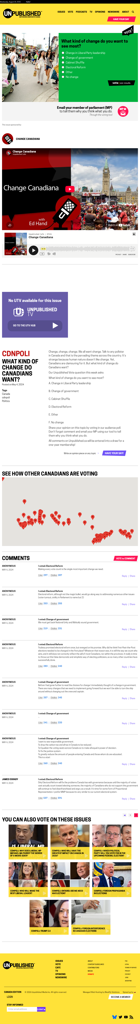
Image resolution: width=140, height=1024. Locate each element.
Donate (91, 974)
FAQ (126, 961)
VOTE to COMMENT (125, 559)
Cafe (58, 968)
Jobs (126, 977)
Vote (70, 12)
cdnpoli (6, 398)
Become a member (120, 997)
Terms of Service (131, 968)
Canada (6, 394)
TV (91, 12)
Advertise (128, 981)
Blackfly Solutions (112, 992)
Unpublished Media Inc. (41, 992)
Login (10, 997)
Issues (61, 12)
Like (40, 575)
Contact (128, 974)
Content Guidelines (96, 964)
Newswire (113, 12)
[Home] (23, 13)
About (125, 12)
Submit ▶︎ (41, 1010)
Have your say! (114, 453)
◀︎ (124, 815)
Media (90, 971)
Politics (6, 401)
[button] (92, 527)
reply (124, 576)
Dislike (54, 575)
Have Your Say (121, 19)
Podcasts (81, 12)
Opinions (100, 12)
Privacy (127, 971)
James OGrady (10, 779)
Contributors (93, 968)
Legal (127, 964)
